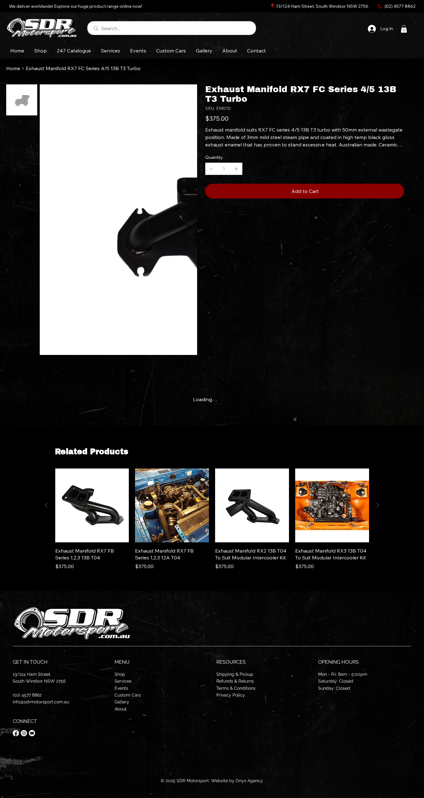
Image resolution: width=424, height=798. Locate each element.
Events (121, 609)
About (121, 630)
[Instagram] (24, 655)
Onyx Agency (249, 702)
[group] (212, 441)
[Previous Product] (46, 427)
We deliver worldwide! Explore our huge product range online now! (75, 6)
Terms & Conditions (235, 609)
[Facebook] (16, 655)
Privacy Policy (230, 616)
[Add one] (236, 179)
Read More (218, 155)
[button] (404, 29)
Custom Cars (128, 616)
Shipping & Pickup (234, 595)
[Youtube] (32, 655)
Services (123, 602)
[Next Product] (377, 427)
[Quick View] (92, 427)
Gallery (122, 623)
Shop (120, 595)
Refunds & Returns (235, 602)
